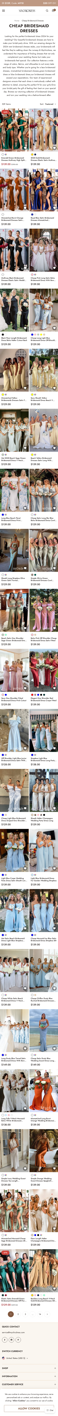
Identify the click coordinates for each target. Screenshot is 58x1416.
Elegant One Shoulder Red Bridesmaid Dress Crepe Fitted (43, 699)
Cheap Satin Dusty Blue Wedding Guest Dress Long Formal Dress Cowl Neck (42, 1059)
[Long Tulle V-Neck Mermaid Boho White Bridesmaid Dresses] (14, 1090)
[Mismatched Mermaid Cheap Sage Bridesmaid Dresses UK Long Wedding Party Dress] (14, 1210)
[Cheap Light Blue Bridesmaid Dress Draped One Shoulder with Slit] (14, 790)
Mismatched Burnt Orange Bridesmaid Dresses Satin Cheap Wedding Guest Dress (13, 219)
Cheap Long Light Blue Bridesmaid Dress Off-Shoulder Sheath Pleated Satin (43, 339)
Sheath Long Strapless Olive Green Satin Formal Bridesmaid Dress (13, 579)
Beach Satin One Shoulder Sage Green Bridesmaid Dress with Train (14, 639)
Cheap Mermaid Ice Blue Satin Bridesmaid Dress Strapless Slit (43, 939)
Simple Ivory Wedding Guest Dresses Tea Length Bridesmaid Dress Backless (13, 1179)
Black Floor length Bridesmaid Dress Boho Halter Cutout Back (14, 339)
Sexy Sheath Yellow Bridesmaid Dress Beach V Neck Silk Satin (42, 399)
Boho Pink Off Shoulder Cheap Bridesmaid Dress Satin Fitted (44, 639)
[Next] (47, 1314)
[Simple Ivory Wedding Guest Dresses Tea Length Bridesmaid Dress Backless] (14, 1150)
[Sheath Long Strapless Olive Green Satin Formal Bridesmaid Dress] (14, 550)
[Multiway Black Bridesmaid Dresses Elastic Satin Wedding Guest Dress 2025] (14, 250)
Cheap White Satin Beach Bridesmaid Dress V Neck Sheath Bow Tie (12, 999)
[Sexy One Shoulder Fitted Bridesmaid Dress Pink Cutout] (14, 670)
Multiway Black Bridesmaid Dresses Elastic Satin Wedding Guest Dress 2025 (14, 279)
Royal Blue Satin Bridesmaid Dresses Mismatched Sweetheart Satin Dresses (42, 219)
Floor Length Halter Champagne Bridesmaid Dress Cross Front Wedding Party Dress (43, 1239)
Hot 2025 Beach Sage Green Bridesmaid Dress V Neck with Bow (13, 459)
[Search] (47, 11)
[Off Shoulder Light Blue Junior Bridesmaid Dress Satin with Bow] (14, 730)
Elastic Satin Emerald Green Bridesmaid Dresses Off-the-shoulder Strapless (13, 1300)
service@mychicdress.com (13, 1332)
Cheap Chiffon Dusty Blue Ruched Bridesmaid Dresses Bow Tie (42, 999)
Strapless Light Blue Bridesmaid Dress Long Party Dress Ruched (43, 759)
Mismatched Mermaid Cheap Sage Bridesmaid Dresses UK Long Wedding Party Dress (13, 1239)
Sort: (42, 104)
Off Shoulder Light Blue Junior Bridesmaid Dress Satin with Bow (13, 759)
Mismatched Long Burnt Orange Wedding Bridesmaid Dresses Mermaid (43, 1119)
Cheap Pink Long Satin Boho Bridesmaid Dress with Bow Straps (43, 279)
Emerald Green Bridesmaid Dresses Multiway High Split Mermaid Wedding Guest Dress (13, 159)
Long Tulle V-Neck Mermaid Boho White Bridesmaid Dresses (13, 1119)
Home (16, 20)
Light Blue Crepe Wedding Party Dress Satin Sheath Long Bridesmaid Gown (14, 879)
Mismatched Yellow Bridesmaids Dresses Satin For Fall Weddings (14, 399)
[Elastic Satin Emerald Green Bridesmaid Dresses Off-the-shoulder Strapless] (14, 1270)
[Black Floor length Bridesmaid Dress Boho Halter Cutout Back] (14, 310)
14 (40, 1314)
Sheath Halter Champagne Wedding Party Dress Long (42, 819)
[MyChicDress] (27, 11)
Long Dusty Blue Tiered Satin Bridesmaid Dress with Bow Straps (13, 1059)
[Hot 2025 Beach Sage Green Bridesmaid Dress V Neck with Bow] (14, 430)
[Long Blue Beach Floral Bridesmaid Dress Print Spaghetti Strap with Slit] (14, 490)
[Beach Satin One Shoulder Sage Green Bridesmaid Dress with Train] (14, 610)
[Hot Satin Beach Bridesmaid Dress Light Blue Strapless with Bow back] (14, 910)
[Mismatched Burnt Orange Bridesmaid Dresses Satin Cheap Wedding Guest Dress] (14, 190)
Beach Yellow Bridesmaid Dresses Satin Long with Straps (41, 459)
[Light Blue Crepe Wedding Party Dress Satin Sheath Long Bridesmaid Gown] (14, 850)
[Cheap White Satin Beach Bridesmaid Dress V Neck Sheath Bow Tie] (14, 970)
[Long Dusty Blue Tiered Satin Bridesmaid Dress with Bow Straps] (14, 1030)
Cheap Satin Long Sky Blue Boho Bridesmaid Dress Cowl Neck (43, 519)
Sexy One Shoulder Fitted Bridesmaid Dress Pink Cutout (13, 699)
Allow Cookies (29, 1408)
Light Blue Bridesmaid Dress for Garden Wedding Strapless (44, 879)
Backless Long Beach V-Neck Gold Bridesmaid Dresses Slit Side (43, 1300)
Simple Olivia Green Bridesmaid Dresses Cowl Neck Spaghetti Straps (41, 579)
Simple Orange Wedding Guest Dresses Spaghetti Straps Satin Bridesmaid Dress (43, 1179)
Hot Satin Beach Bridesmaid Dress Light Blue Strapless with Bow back (13, 939)
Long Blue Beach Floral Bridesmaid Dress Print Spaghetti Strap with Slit (11, 519)
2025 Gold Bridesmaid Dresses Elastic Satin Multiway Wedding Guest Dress (43, 159)
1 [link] (10, 1314)
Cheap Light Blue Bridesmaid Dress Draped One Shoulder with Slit (13, 819)
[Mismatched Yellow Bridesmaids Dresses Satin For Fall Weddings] (14, 370)
